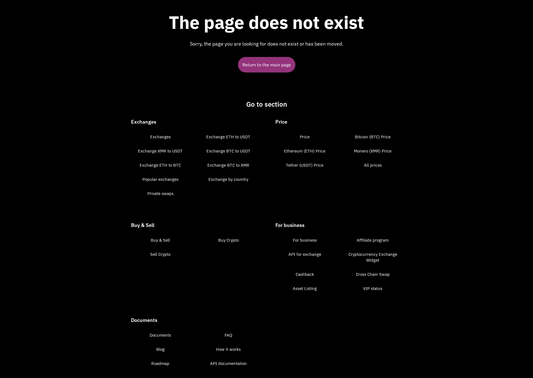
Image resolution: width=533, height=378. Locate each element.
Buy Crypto (228, 240)
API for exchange (304, 254)
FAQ (228, 335)
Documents (160, 335)
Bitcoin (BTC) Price (373, 136)
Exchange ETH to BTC (160, 165)
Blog (160, 349)
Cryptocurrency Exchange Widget (372, 257)
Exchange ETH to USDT (228, 136)
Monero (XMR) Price (372, 151)
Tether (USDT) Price (304, 165)
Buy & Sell (160, 240)
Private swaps (160, 193)
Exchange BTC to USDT (228, 151)
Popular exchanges (160, 179)
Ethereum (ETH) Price (304, 151)
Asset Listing (305, 288)
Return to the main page (266, 64)
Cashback (305, 274)
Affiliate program (373, 240)
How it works (228, 349)
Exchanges (160, 136)
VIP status (372, 288)
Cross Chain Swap (373, 274)
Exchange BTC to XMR (228, 165)
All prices (373, 165)
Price (305, 136)
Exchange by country (228, 179)
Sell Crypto (160, 254)
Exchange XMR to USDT (160, 151)
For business (305, 240)
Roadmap (160, 363)
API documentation (228, 363)
